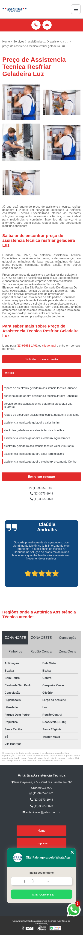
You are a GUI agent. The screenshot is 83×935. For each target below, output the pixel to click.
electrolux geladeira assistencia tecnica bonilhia (34, 430)
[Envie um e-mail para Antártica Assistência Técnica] (47, 25)
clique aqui (49, 345)
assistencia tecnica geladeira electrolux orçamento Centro (40, 461)
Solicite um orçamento (41, 359)
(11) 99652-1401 (27, 345)
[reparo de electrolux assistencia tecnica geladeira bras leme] (21, 102)
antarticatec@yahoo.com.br (42, 812)
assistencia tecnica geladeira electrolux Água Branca (37, 438)
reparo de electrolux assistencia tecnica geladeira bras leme (41, 414)
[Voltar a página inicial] (14, 9)
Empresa (41, 843)
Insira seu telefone (42, 872)
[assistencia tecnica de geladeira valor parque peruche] (21, 142)
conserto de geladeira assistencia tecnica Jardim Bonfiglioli (41, 396)
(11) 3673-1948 (43, 493)
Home (41, 830)
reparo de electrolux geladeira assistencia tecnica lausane (40, 388)
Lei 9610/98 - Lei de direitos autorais (42, 760)
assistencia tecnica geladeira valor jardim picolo (34, 453)
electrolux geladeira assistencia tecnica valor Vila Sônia (39, 446)
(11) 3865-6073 (43, 499)
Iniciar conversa (41, 894)
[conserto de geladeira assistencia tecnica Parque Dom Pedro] (62, 102)
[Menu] (76, 9)
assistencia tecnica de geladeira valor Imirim (31, 422)
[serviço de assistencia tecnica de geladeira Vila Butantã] (21, 183)
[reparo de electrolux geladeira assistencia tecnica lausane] (62, 142)
